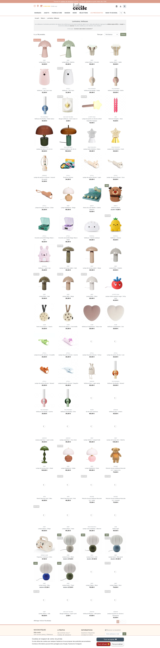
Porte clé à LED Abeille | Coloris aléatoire (92, 207)
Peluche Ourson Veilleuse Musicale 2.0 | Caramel (115, 498)
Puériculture (57, 13)
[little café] (41, 6)
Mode (75, 13)
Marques (37, 13)
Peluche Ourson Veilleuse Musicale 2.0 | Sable (92, 498)
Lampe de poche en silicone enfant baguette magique (92, 118)
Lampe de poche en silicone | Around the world (44, 177)
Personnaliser (117, 644)
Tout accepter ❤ (110, 639)
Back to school (111, 13)
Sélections (83, 13)
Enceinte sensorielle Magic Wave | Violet (68, 238)
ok (124, 634)
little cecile (37, 632)
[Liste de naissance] (117, 6)
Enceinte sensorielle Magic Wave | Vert (44, 238)
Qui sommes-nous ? (64, 633)
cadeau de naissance (67, 1)
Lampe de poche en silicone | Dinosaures (115, 613)
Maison (67, 13)
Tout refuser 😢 (103, 644)
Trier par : (100, 34)
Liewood (72, 25)
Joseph (122, 24)
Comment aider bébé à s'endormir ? (83, 28)
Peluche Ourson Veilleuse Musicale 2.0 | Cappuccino (115, 468)
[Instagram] (35, 6)
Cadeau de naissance (64, 635)
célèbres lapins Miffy (112, 24)
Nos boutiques (40, 630)
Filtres (123, 34)
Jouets (46, 13)
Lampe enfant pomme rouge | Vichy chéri (116, 296)
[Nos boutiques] (38, 6)
